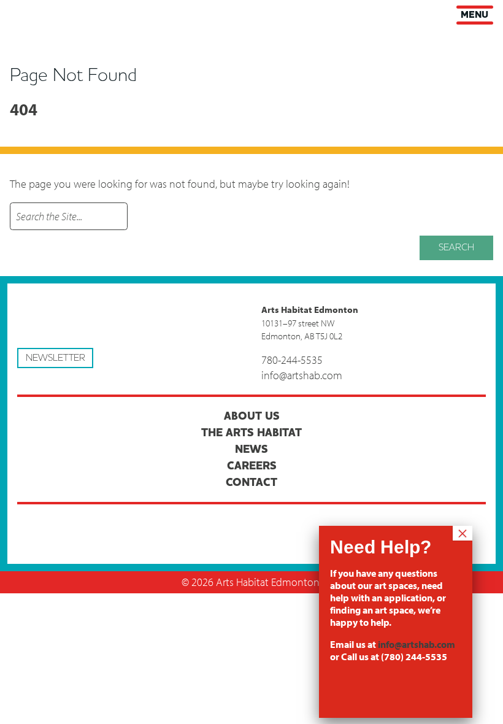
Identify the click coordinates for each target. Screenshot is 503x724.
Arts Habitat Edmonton (18, 13)
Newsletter (55, 357)
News (251, 449)
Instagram (373, 524)
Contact (251, 482)
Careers (252, 466)
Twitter (251, 524)
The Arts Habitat (251, 433)
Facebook (130, 524)
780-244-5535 (292, 360)
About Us (252, 416)
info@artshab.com (301, 375)
